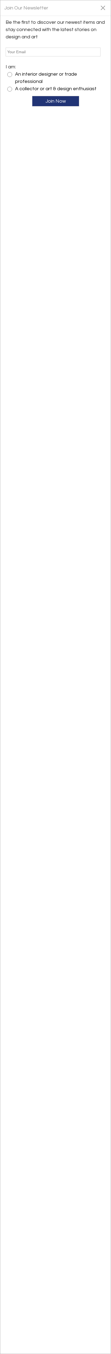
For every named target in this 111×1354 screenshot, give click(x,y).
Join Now (56, 101)
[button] (102, 7)
